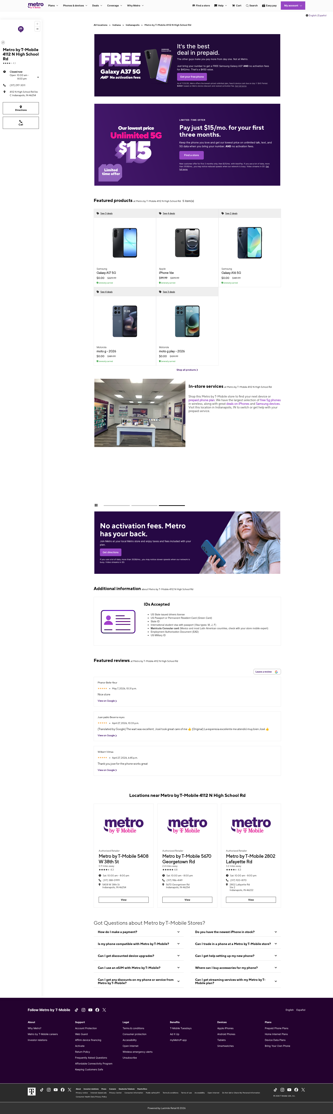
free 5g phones (270, 400)
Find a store (191, 155)
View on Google (106, 700)
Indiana (116, 25)
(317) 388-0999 (111, 880)
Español (322, 15)
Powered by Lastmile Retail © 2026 (167, 1108)
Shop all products (187, 369)
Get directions (111, 552)
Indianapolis (132, 25)
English (313, 15)
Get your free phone (192, 76)
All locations (100, 25)
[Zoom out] (37, 28)
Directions (21, 110)
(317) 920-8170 (238, 880)
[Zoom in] (37, 23)
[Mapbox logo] (3, 43)
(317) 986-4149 (174, 880)
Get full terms (240, 86)
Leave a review (263, 671)
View (124, 899)
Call (21, 124)
